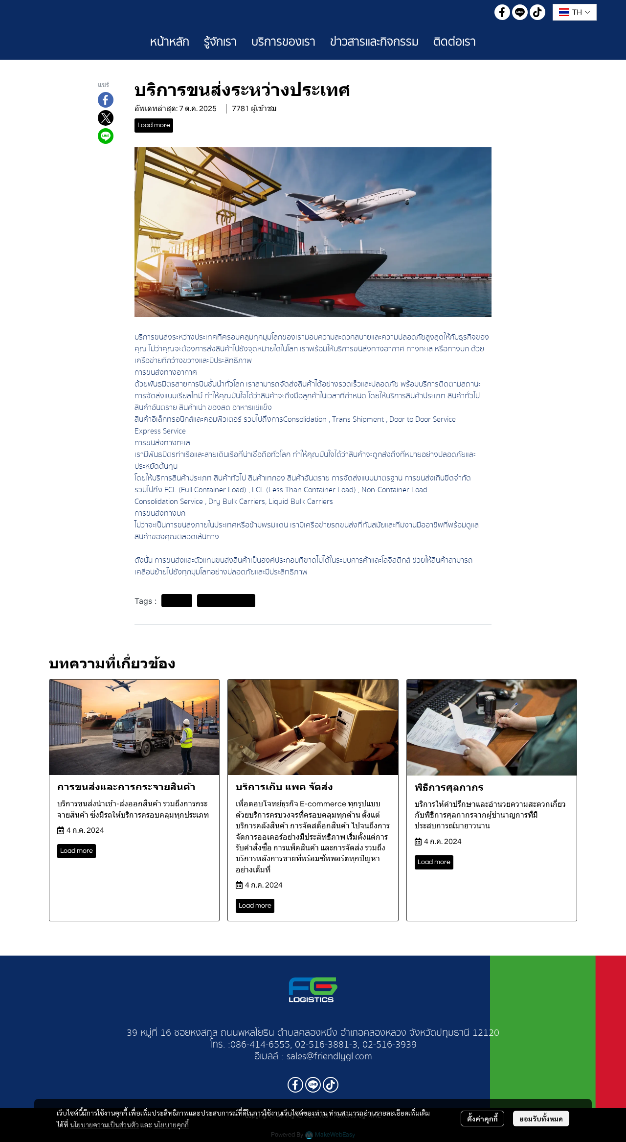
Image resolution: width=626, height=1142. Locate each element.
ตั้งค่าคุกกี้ (482, 1118)
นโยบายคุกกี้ (171, 1124)
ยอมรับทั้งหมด (541, 1118)
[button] (575, 12)
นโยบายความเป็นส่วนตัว (104, 1124)
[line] (520, 12)
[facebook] (502, 12)
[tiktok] (537, 12)
